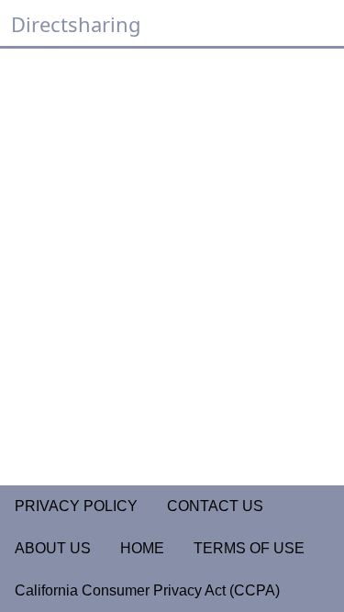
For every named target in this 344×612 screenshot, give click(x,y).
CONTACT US (215, 506)
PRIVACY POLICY (76, 506)
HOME (142, 548)
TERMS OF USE (249, 548)
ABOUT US (53, 548)
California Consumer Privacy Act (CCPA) (147, 590)
